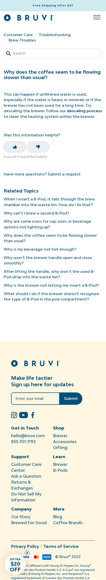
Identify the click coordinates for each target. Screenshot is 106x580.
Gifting (60, 447)
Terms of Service (61, 546)
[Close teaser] (27, 552)
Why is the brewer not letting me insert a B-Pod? (51, 285)
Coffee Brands (67, 522)
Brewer (60, 435)
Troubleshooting (55, 34)
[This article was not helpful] (38, 146)
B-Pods (60, 470)
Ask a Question (26, 476)
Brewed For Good (29, 522)
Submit (71, 398)
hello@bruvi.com (28, 435)
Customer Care (18, 34)
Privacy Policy (25, 546)
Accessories (64, 441)
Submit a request (64, 174)
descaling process (84, 110)
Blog (57, 516)
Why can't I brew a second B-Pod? (36, 213)
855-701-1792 (23, 441)
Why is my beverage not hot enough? (40, 249)
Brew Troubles (22, 40)
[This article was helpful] (15, 146)
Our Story (20, 516)
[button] (96, 16)
